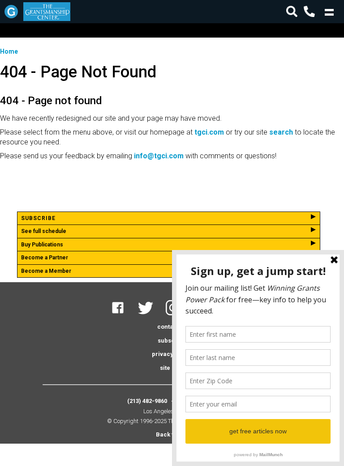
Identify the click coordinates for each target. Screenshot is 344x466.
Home (9, 51)
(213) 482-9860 (147, 401)
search (281, 132)
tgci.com (209, 132)
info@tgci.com (159, 156)
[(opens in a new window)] (123, 313)
